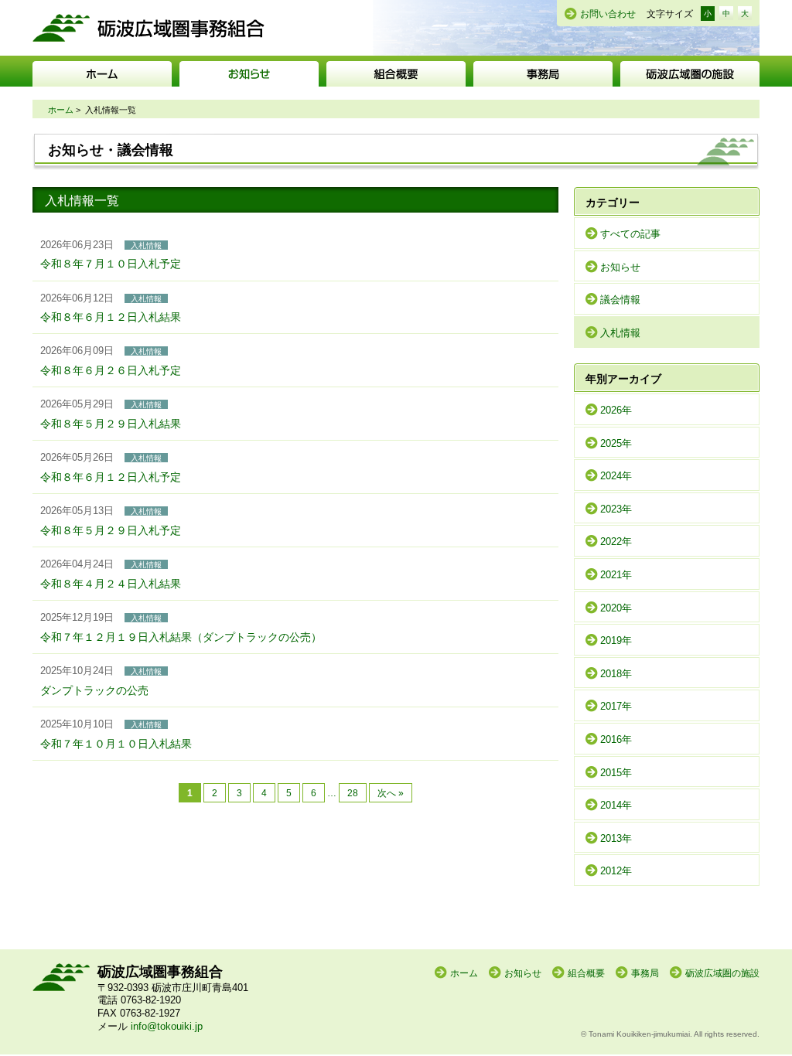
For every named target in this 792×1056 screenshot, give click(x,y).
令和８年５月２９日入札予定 (110, 530)
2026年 (616, 410)
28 (352, 793)
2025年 (616, 443)
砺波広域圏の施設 (690, 74)
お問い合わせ (608, 14)
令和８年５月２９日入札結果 (110, 423)
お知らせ (249, 74)
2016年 (616, 739)
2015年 (616, 772)
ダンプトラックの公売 (94, 690)
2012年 (616, 871)
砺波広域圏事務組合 (148, 28)
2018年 (616, 674)
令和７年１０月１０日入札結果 (116, 743)
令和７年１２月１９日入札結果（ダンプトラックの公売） (181, 637)
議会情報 (620, 299)
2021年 (616, 575)
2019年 (616, 640)
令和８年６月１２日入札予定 (110, 477)
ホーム (102, 74)
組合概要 (396, 74)
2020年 (616, 608)
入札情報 (620, 333)
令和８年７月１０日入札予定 (110, 263)
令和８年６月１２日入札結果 (110, 317)
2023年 (616, 509)
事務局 (543, 74)
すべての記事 (630, 234)
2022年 (616, 541)
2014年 (616, 805)
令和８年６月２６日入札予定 (110, 370)
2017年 (616, 706)
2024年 (616, 476)
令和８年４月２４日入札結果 (110, 583)
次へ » (390, 793)
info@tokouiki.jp (167, 1026)
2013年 (616, 838)
